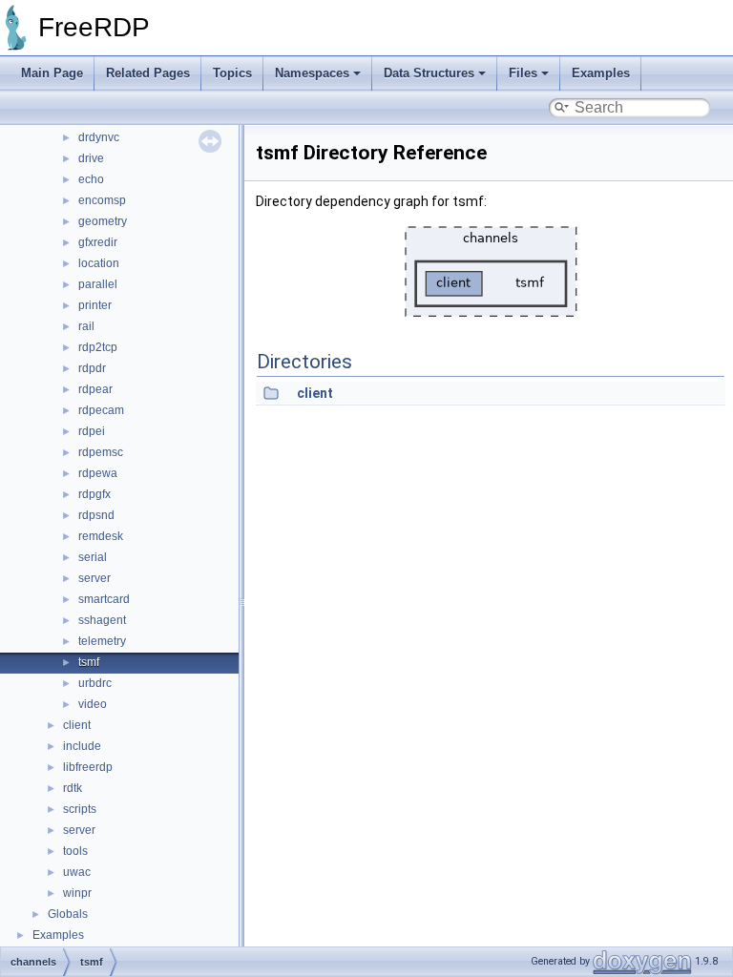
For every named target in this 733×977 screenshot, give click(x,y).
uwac (77, 872)
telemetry (102, 641)
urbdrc (95, 683)
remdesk (100, 536)
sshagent (102, 620)
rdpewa (97, 473)
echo (91, 179)
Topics (232, 73)
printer (95, 305)
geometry (102, 221)
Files (523, 73)
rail (86, 326)
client (77, 725)
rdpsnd (96, 515)
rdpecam (101, 410)
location (98, 263)
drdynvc (98, 137)
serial (92, 557)
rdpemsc (100, 452)
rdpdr (92, 368)
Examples (601, 73)
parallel (97, 284)
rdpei (91, 431)
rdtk (72, 788)
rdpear (95, 389)
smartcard (104, 599)
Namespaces (312, 73)
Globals (68, 914)
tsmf (88, 662)
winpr (77, 893)
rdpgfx (94, 494)
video (92, 704)
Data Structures (429, 73)
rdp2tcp (97, 347)
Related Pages (148, 73)
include (82, 746)
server (94, 578)
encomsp (102, 200)
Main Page (52, 73)
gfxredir (97, 242)
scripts (79, 809)
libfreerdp (88, 767)
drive (91, 158)
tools (75, 851)
